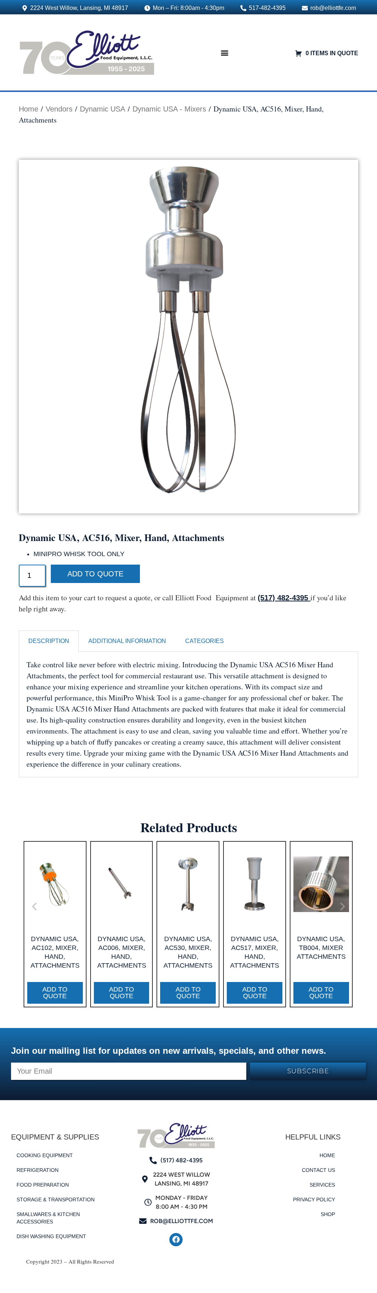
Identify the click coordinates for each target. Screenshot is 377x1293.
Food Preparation (43, 1185)
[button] (225, 52)
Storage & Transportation (56, 1199)
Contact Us (318, 1170)
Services (322, 1185)
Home (28, 109)
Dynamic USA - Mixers (169, 109)
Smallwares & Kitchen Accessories (48, 1218)
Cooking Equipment (45, 1155)
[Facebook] (176, 1239)
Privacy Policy (314, 1199)
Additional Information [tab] (127, 641)
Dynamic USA (102, 109)
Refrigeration (38, 1170)
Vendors (59, 109)
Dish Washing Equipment (51, 1236)
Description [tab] (48, 641)
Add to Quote (95, 574)
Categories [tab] (204, 641)
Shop (328, 1214)
